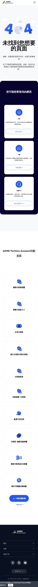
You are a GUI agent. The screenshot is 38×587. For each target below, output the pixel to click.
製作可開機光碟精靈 (19, 486)
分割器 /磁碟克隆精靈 (19, 442)
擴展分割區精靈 (19, 287)
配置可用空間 (19, 419)
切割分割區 (23, 354)
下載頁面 (18, 168)
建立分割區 (14, 354)
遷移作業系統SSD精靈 (19, 464)
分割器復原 (19, 377)
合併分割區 (19, 332)
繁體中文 (18, 571)
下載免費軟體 (21, 498)
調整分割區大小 (19, 310)
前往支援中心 (18, 203)
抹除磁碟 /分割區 (19, 397)
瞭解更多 (19, 505)
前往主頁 (18, 132)
